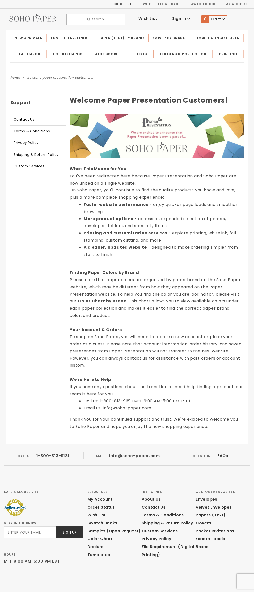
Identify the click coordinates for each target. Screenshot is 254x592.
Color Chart (100, 539)
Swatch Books (203, 4)
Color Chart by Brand (102, 301)
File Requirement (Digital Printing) (168, 551)
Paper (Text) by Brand (121, 37)
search (97, 19)
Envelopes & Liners (70, 37)
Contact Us (24, 119)
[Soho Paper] (32, 17)
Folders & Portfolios (183, 54)
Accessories (108, 54)
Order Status (101, 507)
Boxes (140, 54)
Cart (213, 19)
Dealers (95, 547)
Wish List (147, 18)
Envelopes (206, 499)
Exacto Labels (210, 539)
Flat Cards (28, 54)
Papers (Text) (210, 515)
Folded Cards (68, 54)
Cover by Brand (169, 37)
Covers (203, 523)
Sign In (179, 18)
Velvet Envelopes (214, 507)
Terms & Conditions (32, 131)
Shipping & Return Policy (36, 154)
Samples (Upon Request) (114, 531)
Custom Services (29, 166)
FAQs (222, 455)
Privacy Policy (26, 142)
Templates (98, 555)
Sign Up (70, 532)
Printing (228, 54)
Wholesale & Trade (161, 4)
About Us (151, 499)
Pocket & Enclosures (216, 37)
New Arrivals (28, 37)
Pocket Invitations (215, 531)
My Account (237, 4)
